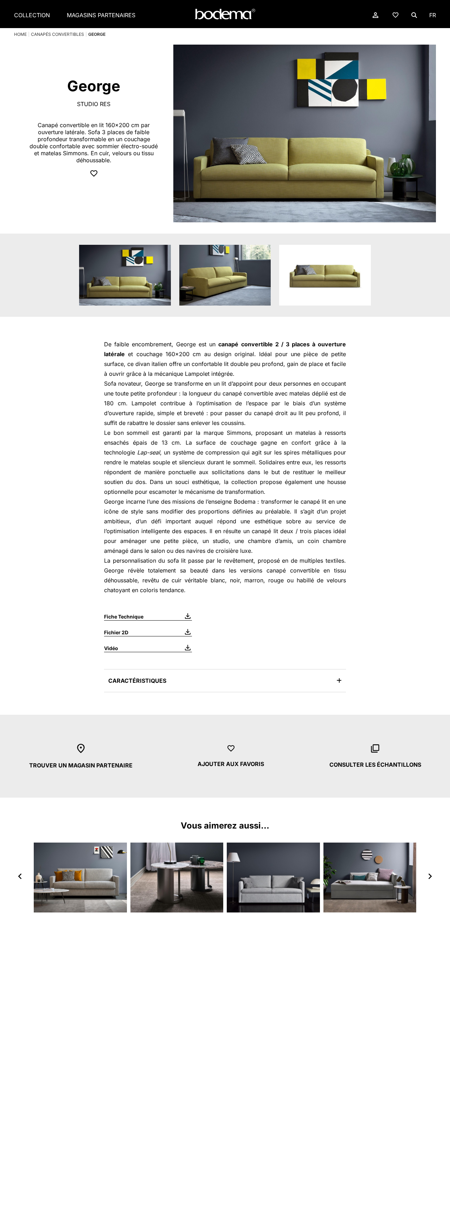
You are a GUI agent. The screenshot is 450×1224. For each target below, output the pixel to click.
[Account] (375, 15)
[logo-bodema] (225, 14)
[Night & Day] (370, 877)
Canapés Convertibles (57, 34)
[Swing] (273, 877)
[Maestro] (80, 877)
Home (20, 34)
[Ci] (177, 877)
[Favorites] (395, 15)
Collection (32, 15)
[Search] (414, 15)
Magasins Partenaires (101, 15)
